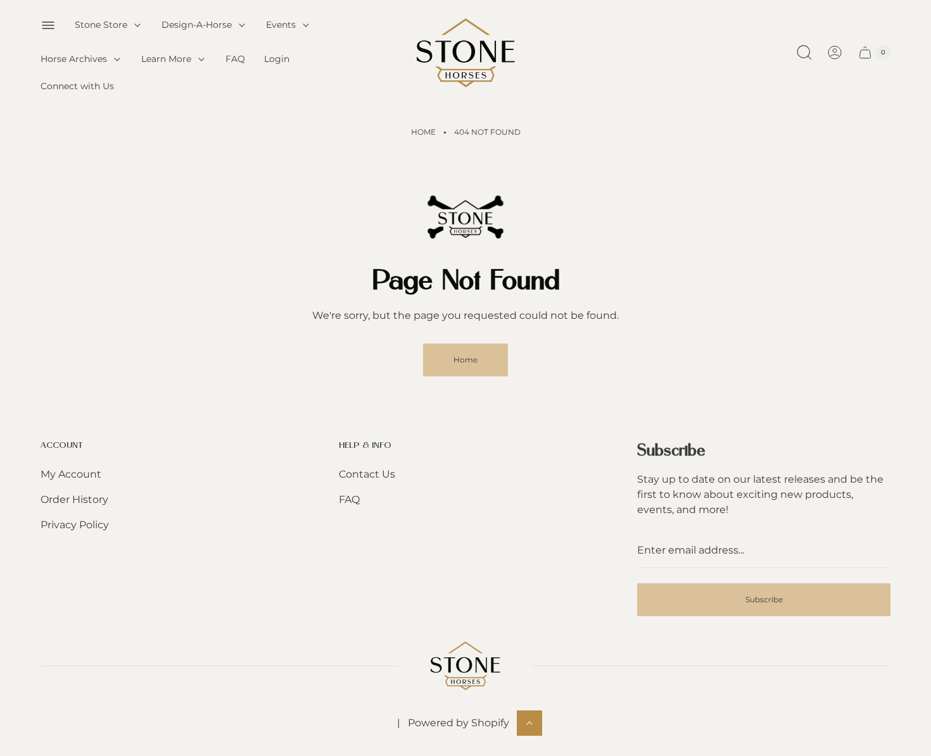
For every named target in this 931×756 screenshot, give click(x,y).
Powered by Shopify (458, 723)
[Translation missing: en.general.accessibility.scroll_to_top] (529, 723)
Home (423, 132)
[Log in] (835, 52)
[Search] (804, 52)
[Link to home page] (465, 665)
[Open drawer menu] (48, 25)
